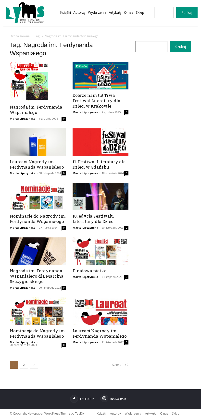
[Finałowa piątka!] (100, 251)
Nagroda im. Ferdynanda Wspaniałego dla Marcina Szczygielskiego (36, 276)
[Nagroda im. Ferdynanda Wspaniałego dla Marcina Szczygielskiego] (38, 251)
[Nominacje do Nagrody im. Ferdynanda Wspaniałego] (38, 196)
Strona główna (20, 36)
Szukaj (187, 12)
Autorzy (115, 413)
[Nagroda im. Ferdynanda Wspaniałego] (38, 81)
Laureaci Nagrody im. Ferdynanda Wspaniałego (37, 164)
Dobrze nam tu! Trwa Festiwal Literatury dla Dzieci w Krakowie (96, 100)
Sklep (175, 413)
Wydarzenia (133, 413)
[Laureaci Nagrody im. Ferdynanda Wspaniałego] (38, 142)
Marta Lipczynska (23, 118)
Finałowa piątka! (90, 270)
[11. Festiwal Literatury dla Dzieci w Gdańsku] (100, 142)
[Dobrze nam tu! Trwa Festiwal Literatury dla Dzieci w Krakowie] (100, 75)
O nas (164, 413)
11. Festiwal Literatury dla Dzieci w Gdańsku (99, 164)
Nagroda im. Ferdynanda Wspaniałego (36, 109)
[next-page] (34, 365)
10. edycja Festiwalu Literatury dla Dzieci (94, 218)
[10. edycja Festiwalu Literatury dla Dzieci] (100, 196)
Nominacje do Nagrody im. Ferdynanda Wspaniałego (38, 218)
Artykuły (150, 413)
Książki (101, 413)
